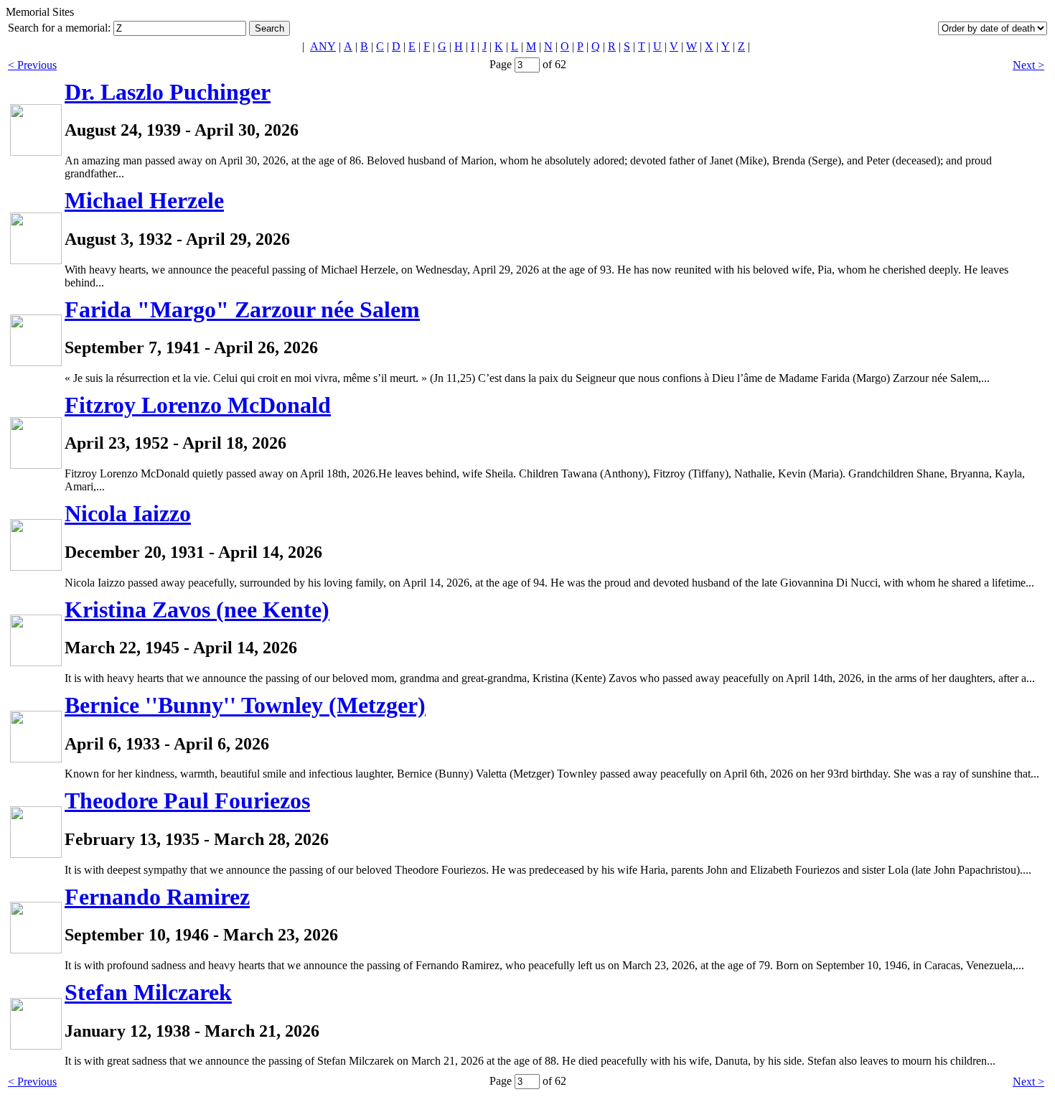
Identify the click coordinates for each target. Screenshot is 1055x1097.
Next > (1028, 65)
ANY (323, 46)
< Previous (32, 65)
